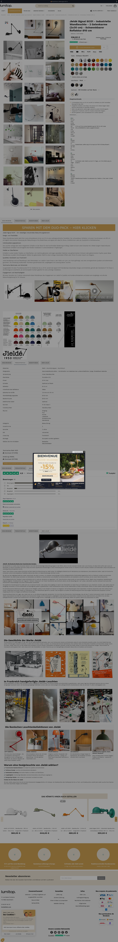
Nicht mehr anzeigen (79, 452)
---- (35, 478)
